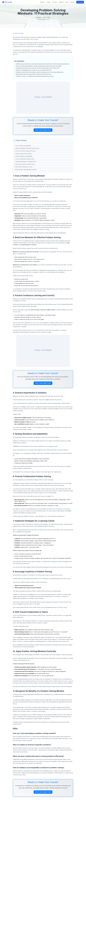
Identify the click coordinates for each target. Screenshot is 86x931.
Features (42, 2)
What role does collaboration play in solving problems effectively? (38, 756)
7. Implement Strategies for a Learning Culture (25, 161)
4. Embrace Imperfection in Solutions (23, 153)
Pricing (48, 2)
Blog (67, 2)
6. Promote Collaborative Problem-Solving (24, 159)
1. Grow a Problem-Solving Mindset (23, 145)
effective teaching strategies (50, 324)
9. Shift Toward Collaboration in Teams (23, 166)
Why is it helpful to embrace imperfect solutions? (32, 745)
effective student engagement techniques (47, 602)
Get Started (80, 2)
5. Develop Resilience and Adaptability (23, 156)
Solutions (61, 2)
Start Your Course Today (43, 130)
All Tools (54, 2)
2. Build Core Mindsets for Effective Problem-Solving (27, 148)
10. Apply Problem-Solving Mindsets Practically (25, 169)
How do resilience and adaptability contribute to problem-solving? (38, 768)
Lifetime (72, 2)
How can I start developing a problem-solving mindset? (34, 733)
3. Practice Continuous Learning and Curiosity (25, 151)
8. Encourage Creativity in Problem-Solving (24, 164)
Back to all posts (19, 33)
